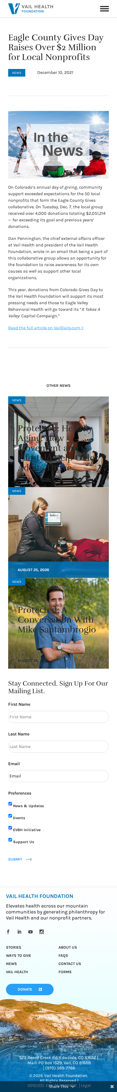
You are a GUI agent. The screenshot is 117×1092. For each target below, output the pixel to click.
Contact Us (70, 963)
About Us (68, 947)
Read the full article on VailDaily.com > (46, 327)
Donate (25, 989)
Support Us (23, 842)
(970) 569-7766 (60, 1067)
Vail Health (17, 972)
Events (19, 818)
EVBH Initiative (27, 830)
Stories (13, 947)
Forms (65, 972)
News (11, 963)
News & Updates (28, 806)
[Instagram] (42, 931)
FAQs (63, 955)
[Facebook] (9, 931)
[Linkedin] (20, 931)
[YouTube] (31, 931)
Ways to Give (18, 955)
